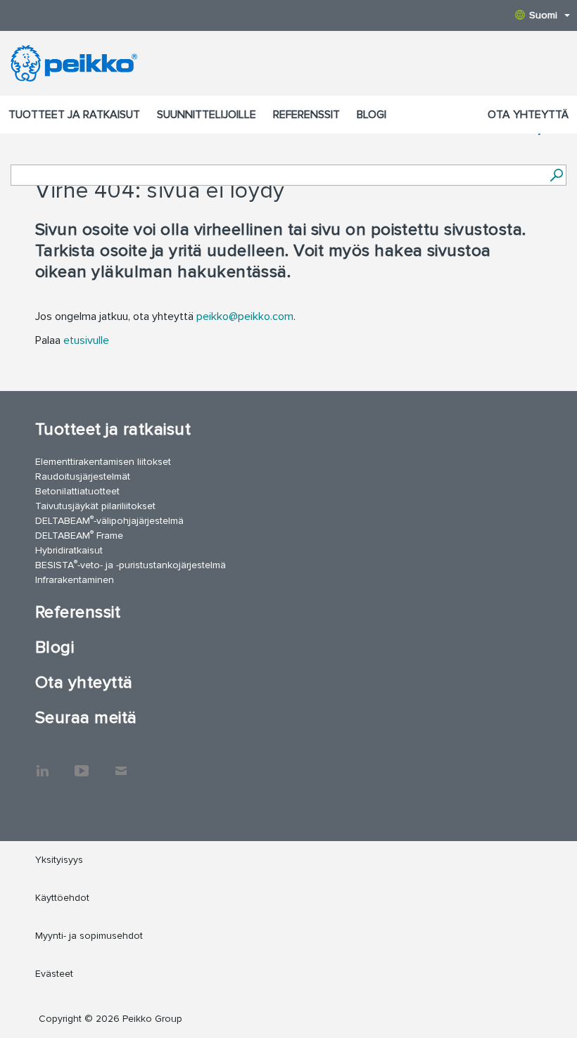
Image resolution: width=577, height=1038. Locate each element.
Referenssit (306, 115)
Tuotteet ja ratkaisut (74, 115)
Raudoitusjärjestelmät (82, 476)
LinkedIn (42, 764)
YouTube (82, 764)
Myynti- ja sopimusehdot (89, 936)
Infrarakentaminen (74, 580)
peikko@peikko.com (244, 316)
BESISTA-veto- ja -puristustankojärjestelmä (130, 564)
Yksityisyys (59, 860)
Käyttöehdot (62, 898)
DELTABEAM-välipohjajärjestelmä (109, 520)
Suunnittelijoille (206, 115)
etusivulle (86, 340)
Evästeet (54, 974)
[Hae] (556, 175)
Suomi (543, 15)
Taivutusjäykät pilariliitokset (95, 506)
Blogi (371, 115)
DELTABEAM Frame (79, 535)
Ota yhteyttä (528, 115)
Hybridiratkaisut (69, 550)
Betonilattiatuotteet (77, 491)
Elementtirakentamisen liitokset (103, 462)
